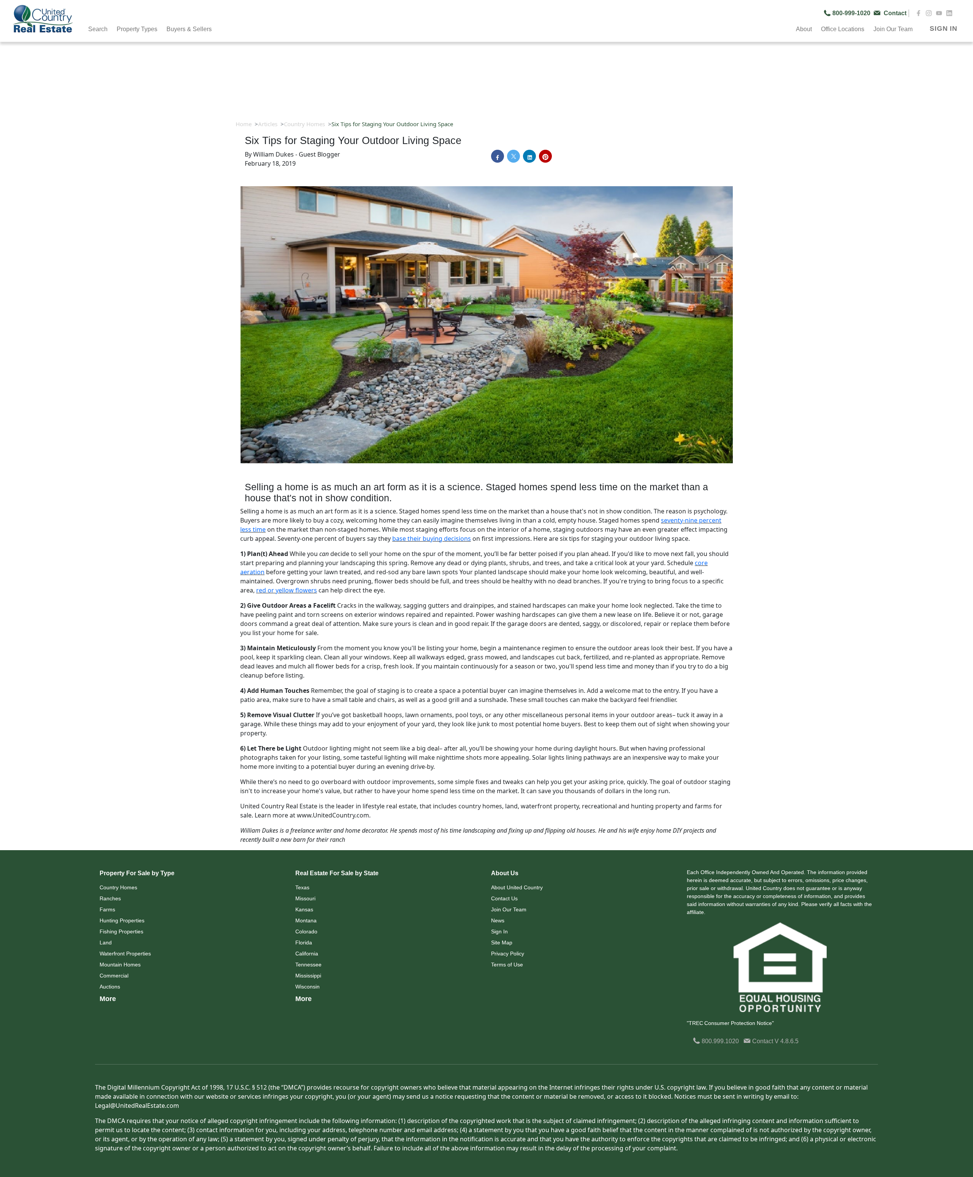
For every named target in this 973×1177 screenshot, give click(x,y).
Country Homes (304, 124)
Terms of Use (507, 965)
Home (244, 124)
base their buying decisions (431, 538)
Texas (302, 887)
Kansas (304, 909)
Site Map (501, 942)
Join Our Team (508, 909)
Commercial (114, 976)
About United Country (517, 887)
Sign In (499, 931)
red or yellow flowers (286, 590)
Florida (303, 942)
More (108, 999)
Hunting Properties (122, 920)
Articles (267, 124)
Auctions (110, 987)
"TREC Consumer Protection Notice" (730, 1023)
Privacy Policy (507, 953)
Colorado (306, 931)
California (306, 953)
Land (106, 942)
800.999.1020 (719, 1041)
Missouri (305, 898)
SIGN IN (943, 28)
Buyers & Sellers (189, 29)
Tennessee (308, 965)
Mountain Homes (120, 965)
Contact (763, 1041)
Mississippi (308, 976)
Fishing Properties (121, 931)
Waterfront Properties (125, 953)
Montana (306, 920)
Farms (107, 909)
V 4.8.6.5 (787, 1041)
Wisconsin (307, 987)
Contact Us (504, 898)
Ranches (110, 898)
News (497, 920)
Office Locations (842, 29)
